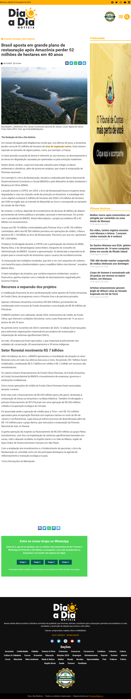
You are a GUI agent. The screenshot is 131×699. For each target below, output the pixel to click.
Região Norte (50, 663)
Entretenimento (91, 655)
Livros (7, 659)
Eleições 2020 (63, 655)
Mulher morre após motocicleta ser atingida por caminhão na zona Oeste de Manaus (110, 218)
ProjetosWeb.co (96, 696)
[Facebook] (112, 2)
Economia (38, 655)
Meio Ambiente (28, 39)
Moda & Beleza (48, 659)
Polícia (123, 659)
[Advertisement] (44, 496)
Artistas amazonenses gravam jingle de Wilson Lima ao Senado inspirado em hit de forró (108, 291)
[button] (121, 16)
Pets (104, 659)
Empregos (77, 655)
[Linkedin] (129, 2)
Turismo (71, 663)
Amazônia (8, 39)
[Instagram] (121, 2)
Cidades (34, 651)
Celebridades (22, 651)
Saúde (61, 663)
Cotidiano (101, 651)
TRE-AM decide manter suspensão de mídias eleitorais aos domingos (109, 262)
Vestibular (82, 663)
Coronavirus (89, 651)
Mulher (61, 659)
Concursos (75, 651)
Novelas (79, 659)
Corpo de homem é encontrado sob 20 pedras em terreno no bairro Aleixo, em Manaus (110, 275)
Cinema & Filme (48, 651)
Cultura (123, 651)
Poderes (113, 659)
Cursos (27, 655)
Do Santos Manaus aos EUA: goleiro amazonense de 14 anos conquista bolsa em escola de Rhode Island (110, 248)
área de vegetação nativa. (58, 146)
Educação (49, 655)
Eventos (114, 655)
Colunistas (63, 651)
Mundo (70, 659)
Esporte (104, 655)
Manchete (18, 659)
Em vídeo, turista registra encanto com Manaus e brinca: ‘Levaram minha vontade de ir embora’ (109, 233)
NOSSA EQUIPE (73, 635)
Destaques (17, 39)
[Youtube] (125, 2)
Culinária (112, 651)
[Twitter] (117, 2)
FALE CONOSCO (58, 635)
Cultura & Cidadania (12, 655)
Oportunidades (93, 659)
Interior (124, 655)
